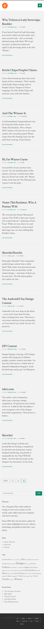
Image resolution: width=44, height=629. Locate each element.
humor (4, 570)
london (38, 570)
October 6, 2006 (12, 162)
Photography (37, 573)
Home (36, 567)
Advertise (7, 544)
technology (26, 576)
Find (39, 493)
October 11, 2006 (12, 116)
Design (22, 256)
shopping (14, 576)
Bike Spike (8, 594)
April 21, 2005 (11, 256)
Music (23, 27)
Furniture (20, 567)
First (6, 481)
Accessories (6, 559)
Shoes (9, 576)
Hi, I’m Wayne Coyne (15, 159)
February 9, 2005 (12, 392)
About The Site (9, 542)
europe (28, 564)
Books (29, 560)
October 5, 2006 (12, 209)
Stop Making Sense (11, 602)
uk (10, 579)
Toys (31, 576)
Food (23, 73)
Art (23, 559)
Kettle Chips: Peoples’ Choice (19, 70)
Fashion (24, 392)
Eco (25, 564)
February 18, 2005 (12, 349)
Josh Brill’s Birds (10, 599)
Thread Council (10, 596)
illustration (8, 570)
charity (37, 560)
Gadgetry (24, 116)
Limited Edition (30, 570)
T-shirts (20, 576)
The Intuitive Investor (12, 591)
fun (16, 567)
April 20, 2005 (11, 306)
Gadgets (27, 567)
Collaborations (6, 564)
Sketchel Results (12, 253)
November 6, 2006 (12, 27)
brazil (33, 560)
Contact (7, 547)
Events (33, 563)
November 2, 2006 (12, 73)
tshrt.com (8, 389)
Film (11, 567)
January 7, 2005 (12, 438)
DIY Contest (9, 346)
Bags (26, 559)
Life (22, 570)
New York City (29, 573)
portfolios (4, 576)
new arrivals (11, 573)
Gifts (31, 567)
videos (12, 579)
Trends (5, 579)
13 (24, 481)
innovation (15, 570)
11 (13, 481)
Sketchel (7, 435)
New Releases (20, 573)
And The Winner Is (14, 113)
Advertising (18, 559)
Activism (13, 559)
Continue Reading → (7, 55)
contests (13, 564)
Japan (19, 570)
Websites (18, 579)
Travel (35, 576)
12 (18, 481)
